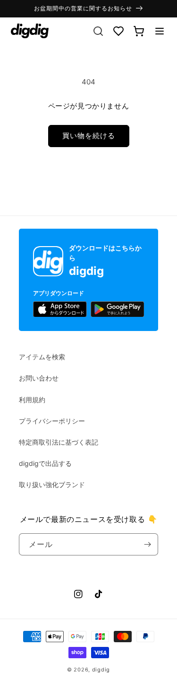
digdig (101, 669)
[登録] (147, 544)
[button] (159, 31)
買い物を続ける (88, 135)
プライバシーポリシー (52, 421)
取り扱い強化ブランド (52, 484)
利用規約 (32, 400)
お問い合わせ (39, 378)
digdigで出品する (45, 463)
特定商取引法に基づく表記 (58, 442)
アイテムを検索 (42, 357)
